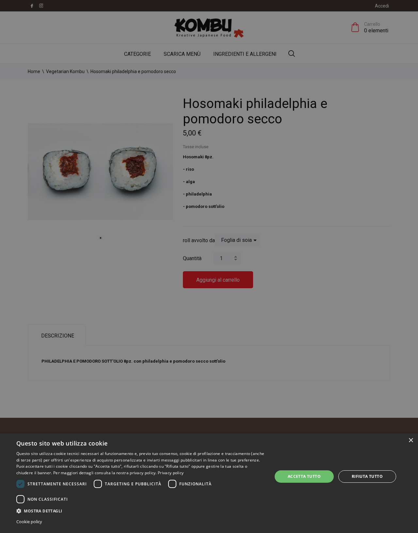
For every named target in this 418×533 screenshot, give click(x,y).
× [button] (410, 440)
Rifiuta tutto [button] (367, 476)
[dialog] (209, 483)
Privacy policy (171, 473)
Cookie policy (29, 522)
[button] (140, 510)
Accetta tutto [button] (304, 476)
